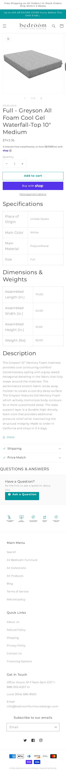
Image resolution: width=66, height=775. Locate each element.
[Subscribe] (55, 727)
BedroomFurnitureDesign (27, 768)
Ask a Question (24, 494)
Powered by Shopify (48, 768)
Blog (10, 583)
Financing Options (19, 661)
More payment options (33, 194)
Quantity (8, 157)
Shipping (13, 637)
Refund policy (16, 599)
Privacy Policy (16, 645)
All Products (15, 575)
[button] (4, 26)
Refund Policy (16, 629)
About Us (13, 621)
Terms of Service (18, 591)
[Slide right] (41, 98)
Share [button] (11, 437)
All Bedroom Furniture (22, 560)
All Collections (16, 567)
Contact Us (14, 653)
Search (11, 552)
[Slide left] (25, 98)
